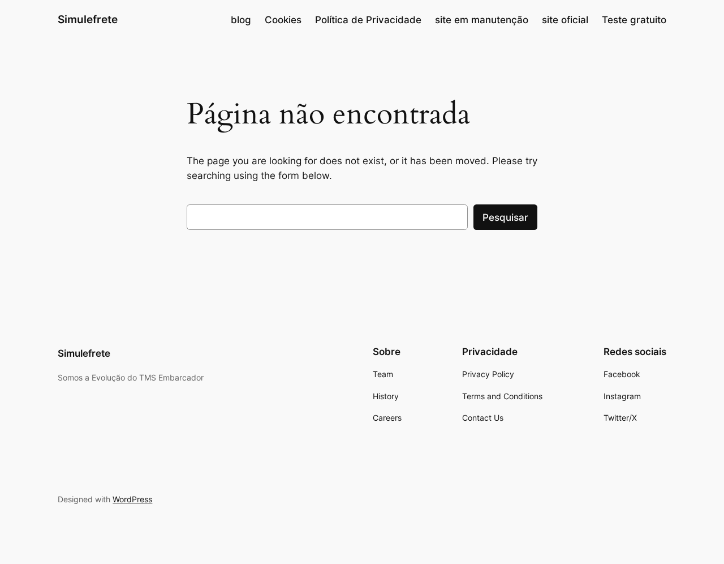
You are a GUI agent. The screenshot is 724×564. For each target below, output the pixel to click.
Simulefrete (88, 19)
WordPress (132, 499)
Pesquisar (505, 217)
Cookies (283, 19)
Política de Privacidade (368, 19)
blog (241, 19)
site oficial (565, 19)
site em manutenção (481, 19)
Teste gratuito (634, 19)
